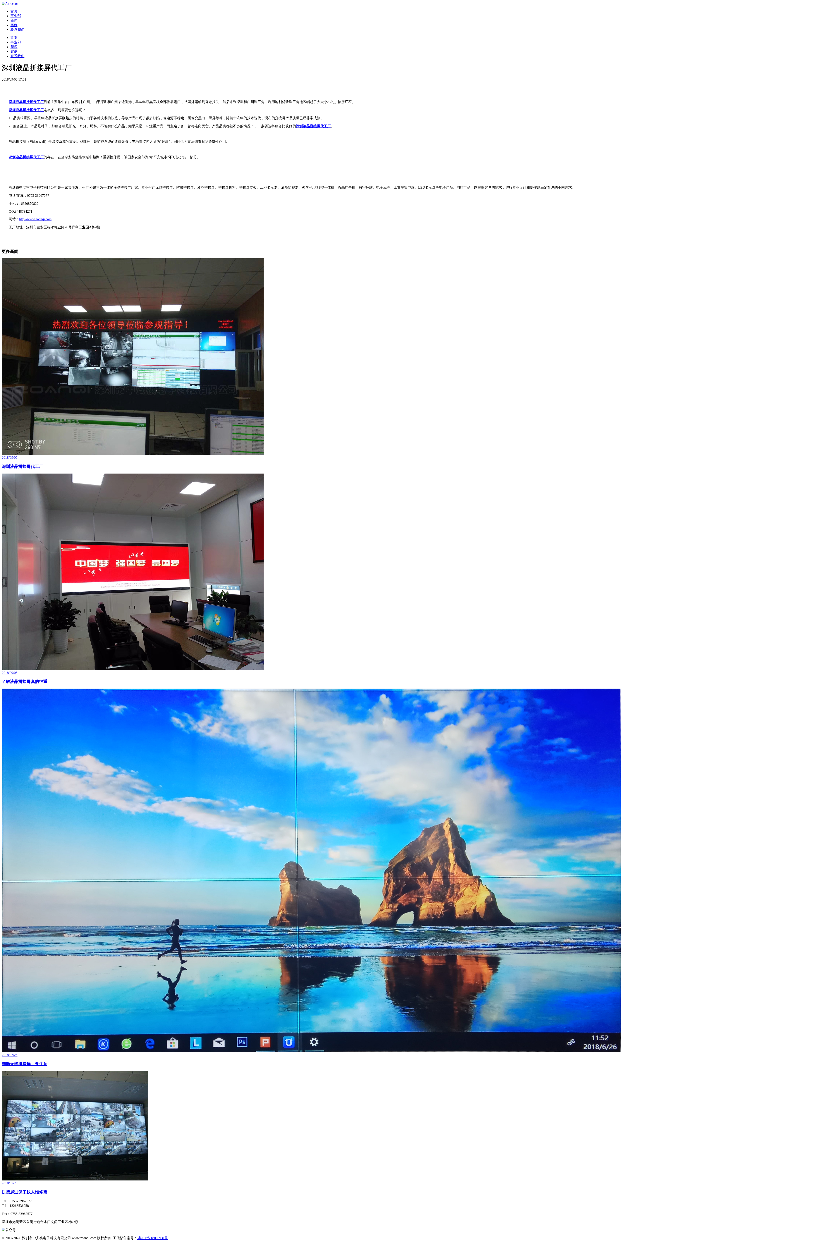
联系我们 (17, 29)
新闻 (13, 20)
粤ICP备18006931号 (152, 1238)
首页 (13, 11)
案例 (13, 25)
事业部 (15, 16)
